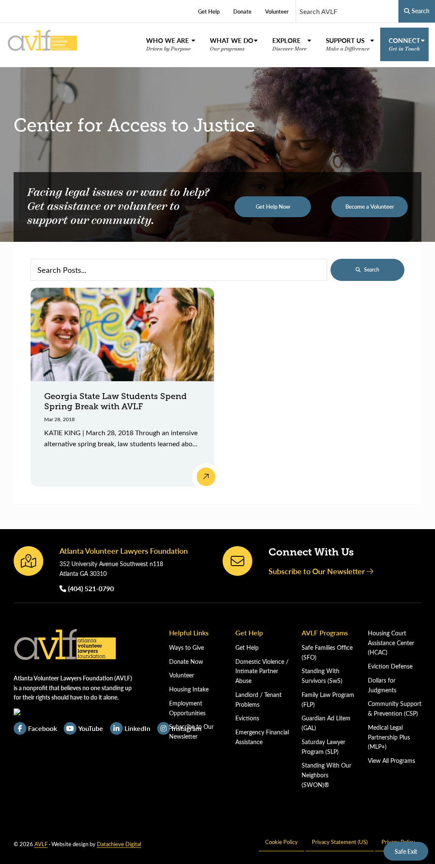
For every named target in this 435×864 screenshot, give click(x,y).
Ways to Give (186, 647)
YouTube (90, 728)
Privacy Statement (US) (339, 841)
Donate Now (186, 661)
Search (371, 269)
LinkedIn (137, 728)
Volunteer (181, 675)
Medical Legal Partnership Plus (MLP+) (389, 737)
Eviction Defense (390, 666)
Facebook (42, 728)
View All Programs (391, 760)
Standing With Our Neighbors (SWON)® (326, 775)
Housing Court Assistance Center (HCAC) (391, 643)
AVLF (41, 843)
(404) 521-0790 (90, 588)
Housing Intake (189, 689)
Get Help (247, 647)
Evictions (247, 718)
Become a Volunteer (369, 206)
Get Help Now (273, 206)
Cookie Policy (281, 841)
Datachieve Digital (119, 843)
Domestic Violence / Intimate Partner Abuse (261, 671)
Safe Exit (406, 851)
